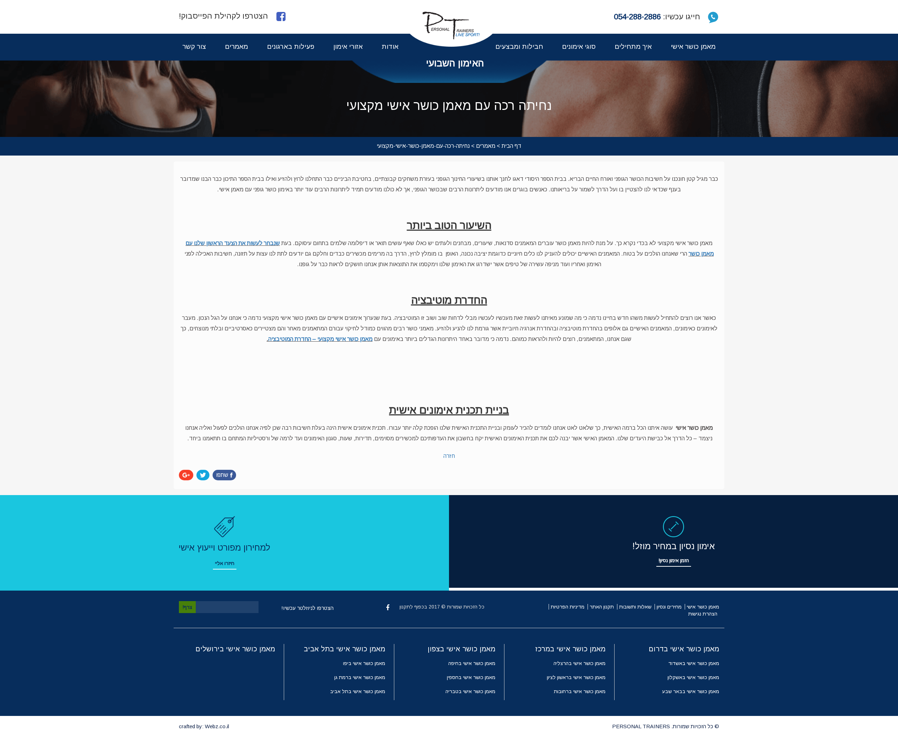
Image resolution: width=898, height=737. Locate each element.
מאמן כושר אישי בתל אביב (357, 691)
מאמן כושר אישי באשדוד (693, 663)
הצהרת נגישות (702, 614)
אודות (390, 46)
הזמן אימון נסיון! (673, 560)
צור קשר (194, 46)
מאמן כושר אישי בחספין (471, 677)
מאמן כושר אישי (693, 46)
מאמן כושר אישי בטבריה (470, 691)
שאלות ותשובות (635, 607)
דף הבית (511, 146)
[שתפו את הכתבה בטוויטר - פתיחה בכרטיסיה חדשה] (202, 475)
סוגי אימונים (579, 46)
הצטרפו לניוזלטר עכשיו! (307, 608)
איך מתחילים (633, 46)
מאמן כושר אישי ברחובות (579, 691)
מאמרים (236, 46)
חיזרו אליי (224, 563)
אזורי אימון (348, 46)
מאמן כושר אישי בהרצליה (579, 663)
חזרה (449, 456)
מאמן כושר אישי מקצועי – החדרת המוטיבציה (320, 339)
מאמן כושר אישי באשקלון (693, 677)
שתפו (222, 475)
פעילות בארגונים (290, 46)
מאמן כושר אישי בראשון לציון (576, 677)
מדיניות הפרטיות (567, 607)
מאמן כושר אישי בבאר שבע (690, 691)
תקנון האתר (602, 607)
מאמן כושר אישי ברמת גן (359, 677)
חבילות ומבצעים (519, 46)
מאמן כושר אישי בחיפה (471, 663)
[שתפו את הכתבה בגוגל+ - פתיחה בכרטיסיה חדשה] (186, 475)
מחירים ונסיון (669, 607)
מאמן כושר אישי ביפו (364, 663)
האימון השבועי (455, 63)
